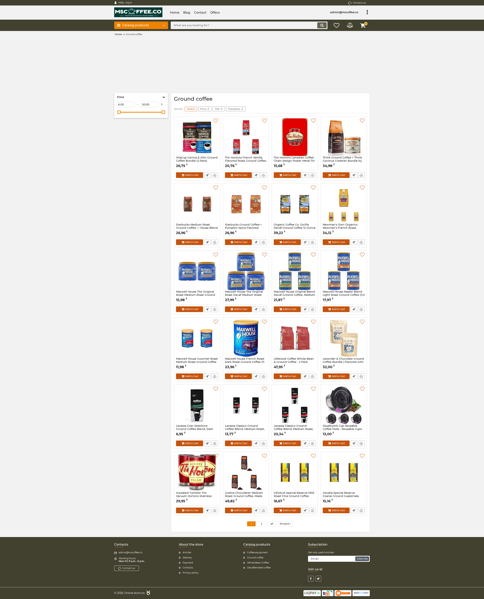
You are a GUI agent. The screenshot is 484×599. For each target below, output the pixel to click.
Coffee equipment (257, 552)
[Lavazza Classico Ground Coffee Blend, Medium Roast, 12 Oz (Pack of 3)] (295, 405)
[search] (322, 25)
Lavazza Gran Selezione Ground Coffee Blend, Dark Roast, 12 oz (194, 429)
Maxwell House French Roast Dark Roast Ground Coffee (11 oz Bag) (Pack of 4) (244, 362)
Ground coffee (255, 557)
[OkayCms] (148, 593)
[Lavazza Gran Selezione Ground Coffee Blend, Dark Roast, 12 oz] (197, 405)
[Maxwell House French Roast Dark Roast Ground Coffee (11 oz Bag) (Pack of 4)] (246, 338)
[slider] (119, 112)
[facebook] (311, 578)
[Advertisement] (242, 64)
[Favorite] (215, 120)
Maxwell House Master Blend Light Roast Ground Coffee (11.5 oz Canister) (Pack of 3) (344, 295)
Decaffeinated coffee (259, 567)
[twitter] (318, 578)
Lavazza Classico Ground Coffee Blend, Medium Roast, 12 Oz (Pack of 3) (293, 429)
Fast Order (207, 175)
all (272, 523)
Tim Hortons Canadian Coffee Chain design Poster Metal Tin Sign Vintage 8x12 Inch (294, 161)
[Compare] (215, 175)
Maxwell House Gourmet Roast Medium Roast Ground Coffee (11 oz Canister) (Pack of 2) (197, 362)
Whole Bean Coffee (258, 562)
